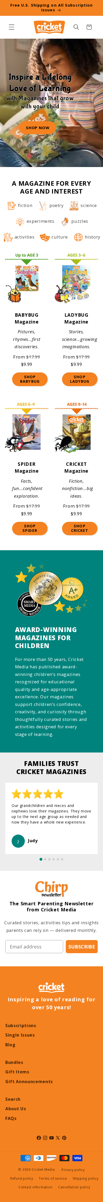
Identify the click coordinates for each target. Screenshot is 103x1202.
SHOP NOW (37, 127)
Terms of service (53, 1178)
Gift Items (17, 1072)
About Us (15, 1109)
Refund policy (21, 1178)
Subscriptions (20, 1025)
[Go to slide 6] (62, 859)
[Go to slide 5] (58, 859)
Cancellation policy (74, 1187)
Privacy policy (73, 1170)
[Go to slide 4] (54, 859)
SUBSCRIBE (81, 946)
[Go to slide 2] (45, 859)
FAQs (11, 1118)
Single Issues (20, 1035)
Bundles (14, 1062)
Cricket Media (43, 1170)
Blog (10, 1045)
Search (13, 1099)
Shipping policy (86, 1178)
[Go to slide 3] (49, 859)
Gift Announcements (29, 1081)
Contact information (35, 1187)
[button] (11, 27)
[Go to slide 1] (41, 859)
